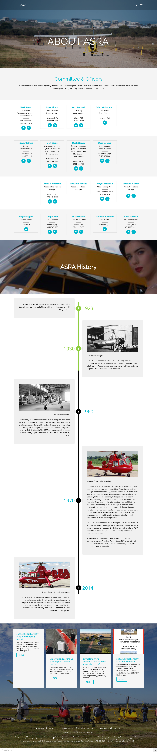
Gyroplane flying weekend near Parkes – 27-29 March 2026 (94, 662)
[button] (140, 5)
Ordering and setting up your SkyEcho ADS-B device (61, 662)
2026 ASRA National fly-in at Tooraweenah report (27, 637)
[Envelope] (23, 128)
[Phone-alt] (29, 128)
